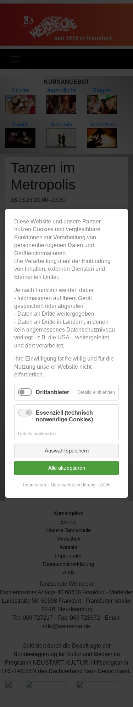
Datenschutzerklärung (73, 485)
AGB (105, 485)
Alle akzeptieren (66, 468)
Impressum (34, 485)
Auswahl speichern (67, 451)
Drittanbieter (52, 393)
